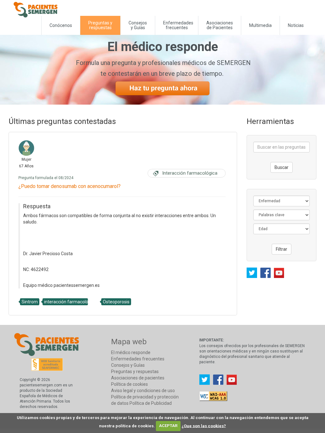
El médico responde (130, 352)
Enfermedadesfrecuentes (178, 25)
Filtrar (281, 249)
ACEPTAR (168, 425)
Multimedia (260, 25)
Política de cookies (129, 384)
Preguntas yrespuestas (100, 25)
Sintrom (30, 301)
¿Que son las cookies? (204, 425)
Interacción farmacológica (189, 173)
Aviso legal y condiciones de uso (143, 390)
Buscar (282, 167)
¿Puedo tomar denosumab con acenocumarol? (69, 186)
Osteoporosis (116, 301)
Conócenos (61, 25)
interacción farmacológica (70, 301)
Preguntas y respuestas (135, 371)
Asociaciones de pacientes (137, 377)
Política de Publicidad (150, 403)
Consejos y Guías (138, 25)
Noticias (296, 25)
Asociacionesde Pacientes (219, 25)
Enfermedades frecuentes (137, 358)
